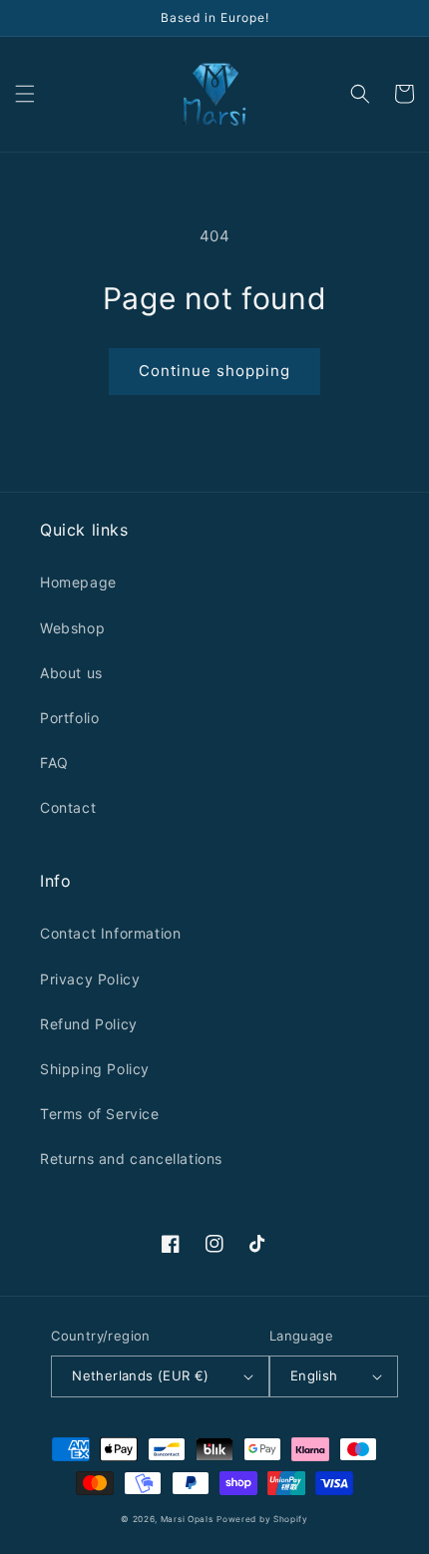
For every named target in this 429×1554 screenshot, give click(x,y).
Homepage (78, 582)
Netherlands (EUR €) (141, 1375)
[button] (25, 94)
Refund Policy (89, 1023)
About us (71, 672)
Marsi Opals (187, 1519)
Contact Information (110, 933)
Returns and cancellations (131, 1158)
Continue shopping (214, 370)
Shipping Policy (95, 1068)
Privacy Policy (90, 979)
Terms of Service (100, 1113)
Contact (68, 807)
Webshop (72, 627)
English (314, 1375)
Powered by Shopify (262, 1519)
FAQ (54, 762)
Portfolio (69, 717)
